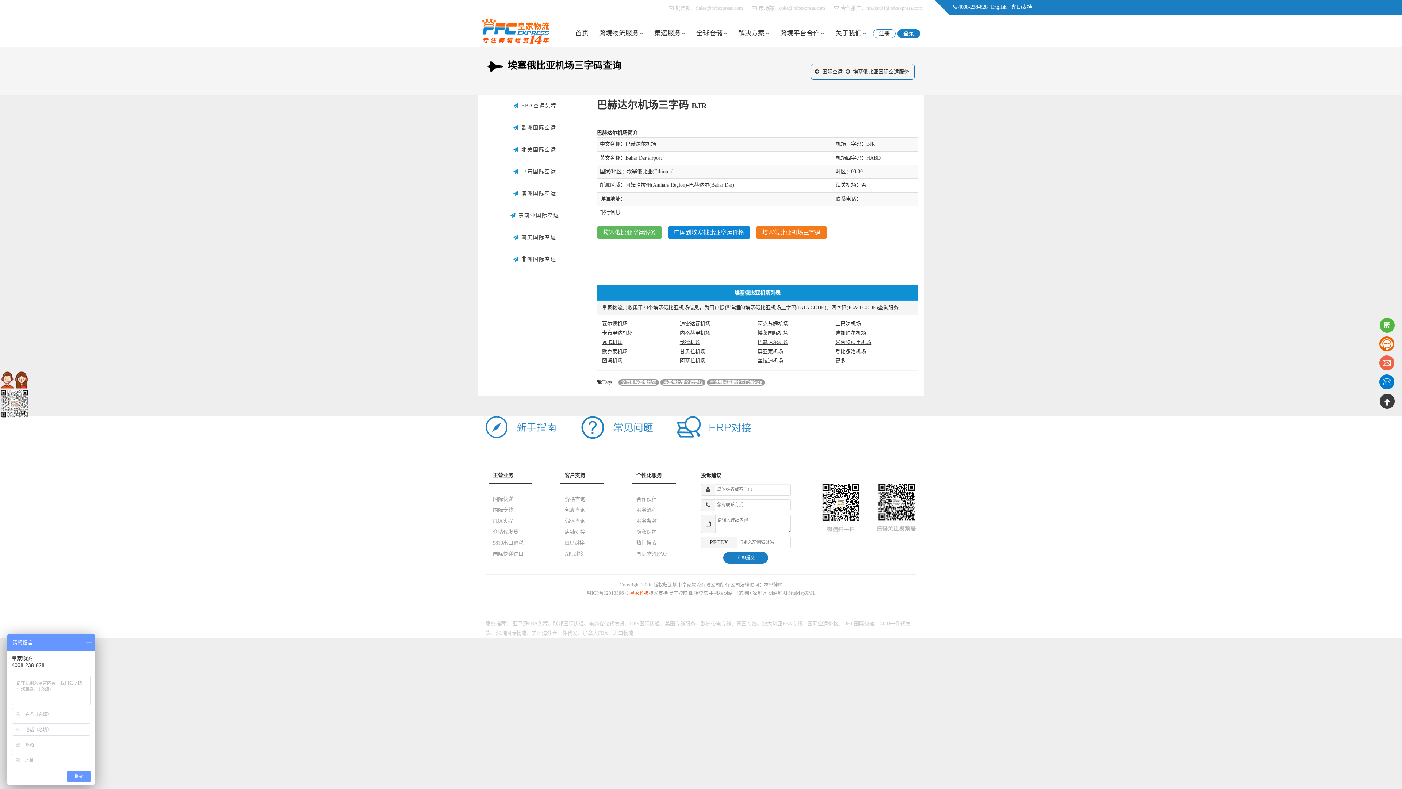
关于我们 (848, 33)
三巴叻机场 (848, 324)
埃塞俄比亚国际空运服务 (881, 72)
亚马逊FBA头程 (530, 623)
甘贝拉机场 (692, 351)
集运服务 (667, 33)
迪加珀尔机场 (850, 333)
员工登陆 (678, 593)
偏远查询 (575, 521)
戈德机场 (690, 342)
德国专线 (746, 623)
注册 (884, 34)
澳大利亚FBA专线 (782, 623)
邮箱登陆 (698, 593)
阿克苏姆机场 (773, 324)
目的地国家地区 (750, 593)
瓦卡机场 (612, 342)
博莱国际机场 (773, 333)
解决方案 (751, 33)
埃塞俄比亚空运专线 (683, 382)
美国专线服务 (680, 623)
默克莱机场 (615, 351)
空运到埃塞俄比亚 (638, 382)
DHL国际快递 (858, 623)
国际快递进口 (508, 554)
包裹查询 (575, 510)
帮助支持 (1022, 7)
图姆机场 (612, 360)
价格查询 (575, 499)
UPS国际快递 (645, 623)
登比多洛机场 (850, 351)
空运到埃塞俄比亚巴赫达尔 (736, 382)
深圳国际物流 (511, 633)
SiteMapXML (802, 593)
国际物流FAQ (651, 554)
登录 (908, 34)
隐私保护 (646, 532)
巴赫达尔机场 (773, 342)
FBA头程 (503, 521)
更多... (842, 360)
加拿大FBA (595, 633)
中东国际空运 (537, 171)
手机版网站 (721, 593)
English (999, 7)
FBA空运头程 (538, 105)
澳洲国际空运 (537, 193)
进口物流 (623, 633)
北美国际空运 (537, 149)
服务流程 (646, 510)
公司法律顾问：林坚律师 (757, 584)
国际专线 (503, 510)
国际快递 (503, 499)
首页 (582, 33)
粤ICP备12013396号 (608, 593)
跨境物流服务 (619, 33)
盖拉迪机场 (770, 360)
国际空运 (832, 72)
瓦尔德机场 (615, 324)
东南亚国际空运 (537, 215)
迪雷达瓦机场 (695, 324)
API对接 (574, 554)
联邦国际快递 (568, 623)
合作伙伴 (646, 499)
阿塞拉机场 (692, 360)
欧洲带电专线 (716, 623)
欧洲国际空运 (537, 127)
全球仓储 (709, 33)
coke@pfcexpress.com (802, 8)
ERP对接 (575, 543)
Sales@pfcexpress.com (719, 8)
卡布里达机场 (617, 333)
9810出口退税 (508, 543)
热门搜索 (646, 543)
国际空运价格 (823, 623)
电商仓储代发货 (607, 623)
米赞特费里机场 (853, 342)
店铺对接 (575, 532)
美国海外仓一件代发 (555, 633)
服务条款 (646, 521)
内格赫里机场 (695, 333)
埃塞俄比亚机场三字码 (791, 232)
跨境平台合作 (800, 33)
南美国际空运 (537, 237)
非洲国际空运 (537, 259)
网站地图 (777, 593)
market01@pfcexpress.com (894, 8)
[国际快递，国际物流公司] (515, 31)
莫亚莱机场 (770, 351)
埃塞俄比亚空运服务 (629, 232)
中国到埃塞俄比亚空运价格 (709, 232)
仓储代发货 (505, 532)
